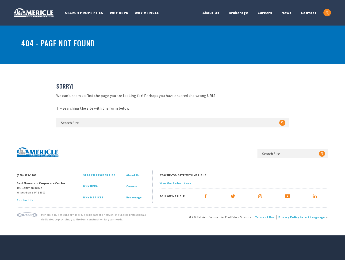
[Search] (282, 123)
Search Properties (84, 12)
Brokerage (238, 12)
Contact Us (25, 200)
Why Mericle (147, 12)
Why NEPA (119, 12)
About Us (211, 12)
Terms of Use (264, 217)
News (286, 12)
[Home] (34, 12)
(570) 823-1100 (26, 175)
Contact (308, 12)
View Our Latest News (175, 183)
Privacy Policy (288, 217)
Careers (264, 12)
